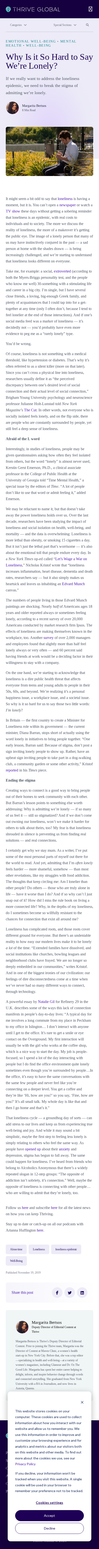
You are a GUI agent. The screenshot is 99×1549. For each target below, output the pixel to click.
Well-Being (38, 45)
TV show (13, 211)
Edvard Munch (73, 584)
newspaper (67, 205)
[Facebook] (57, 1292)
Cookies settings (49, 1502)
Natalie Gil (46, 1002)
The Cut (30, 410)
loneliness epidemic (66, 1249)
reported (12, 770)
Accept (49, 1515)
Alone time (16, 1249)
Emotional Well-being (31, 41)
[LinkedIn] (82, 1292)
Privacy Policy (25, 1464)
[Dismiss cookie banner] (82, 1402)
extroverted (62, 271)
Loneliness (39, 1249)
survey (48, 638)
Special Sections (63, 25)
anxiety (64, 1149)
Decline (49, 1528)
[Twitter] (69, 1292)
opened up (33, 1149)
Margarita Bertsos (34, 106)
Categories (16, 25)
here (25, 1208)
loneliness (65, 199)
